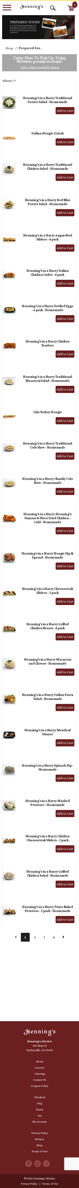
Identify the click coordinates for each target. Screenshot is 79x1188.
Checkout (39, 1097)
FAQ (39, 1103)
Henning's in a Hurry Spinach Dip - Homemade (47, 767)
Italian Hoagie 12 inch (47, 133)
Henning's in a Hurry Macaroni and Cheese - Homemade (47, 661)
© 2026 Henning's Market (39, 1178)
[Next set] (63, 937)
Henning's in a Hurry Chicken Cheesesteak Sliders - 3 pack (47, 838)
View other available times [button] (39, 67)
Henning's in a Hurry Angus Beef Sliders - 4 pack (47, 237)
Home (39, 1109)
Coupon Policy (39, 1085)
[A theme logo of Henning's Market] (31, 7)
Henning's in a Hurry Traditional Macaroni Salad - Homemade (47, 379)
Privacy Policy (39, 1133)
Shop (9, 48)
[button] (65, 110)
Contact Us (39, 1079)
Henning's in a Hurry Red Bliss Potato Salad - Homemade (47, 202)
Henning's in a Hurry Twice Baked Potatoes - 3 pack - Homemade (47, 909)
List (39, 1115)
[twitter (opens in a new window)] (46, 1165)
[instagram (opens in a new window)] (37, 1165)
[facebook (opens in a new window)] (28, 1165)
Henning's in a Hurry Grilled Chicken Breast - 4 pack (47, 626)
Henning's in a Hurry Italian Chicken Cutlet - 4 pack (47, 273)
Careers (39, 1067)
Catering (39, 1073)
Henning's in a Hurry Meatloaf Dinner (47, 732)
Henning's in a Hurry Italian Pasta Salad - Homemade (47, 697)
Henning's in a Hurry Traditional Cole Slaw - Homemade (47, 445)
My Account (39, 1121)
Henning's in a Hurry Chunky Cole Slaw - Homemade (47, 481)
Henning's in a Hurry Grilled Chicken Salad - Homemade (47, 873)
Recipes (39, 1139)
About (39, 1061)
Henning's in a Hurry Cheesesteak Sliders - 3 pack (47, 591)
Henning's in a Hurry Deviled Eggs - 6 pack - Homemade (47, 308)
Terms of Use (40, 1151)
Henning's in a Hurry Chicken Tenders (47, 343)
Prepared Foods (31, 48)
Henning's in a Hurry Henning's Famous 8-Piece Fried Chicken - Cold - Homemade (47, 518)
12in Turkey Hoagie (47, 412)
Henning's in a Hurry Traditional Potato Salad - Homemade (47, 100)
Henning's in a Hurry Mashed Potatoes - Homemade (47, 803)
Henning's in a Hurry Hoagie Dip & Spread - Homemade (47, 555)
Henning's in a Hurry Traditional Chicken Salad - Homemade (47, 167)
